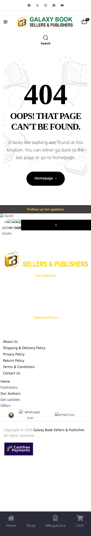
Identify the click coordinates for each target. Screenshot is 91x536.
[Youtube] (62, 5)
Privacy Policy (14, 354)
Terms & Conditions (19, 367)
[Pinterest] (54, 5)
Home (5, 382)
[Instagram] (46, 5)
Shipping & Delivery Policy (24, 348)
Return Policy (13, 361)
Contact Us (11, 373)
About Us (10, 342)
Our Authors (10, 394)
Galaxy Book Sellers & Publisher (58, 430)
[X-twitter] (37, 5)
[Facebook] (29, 5)
